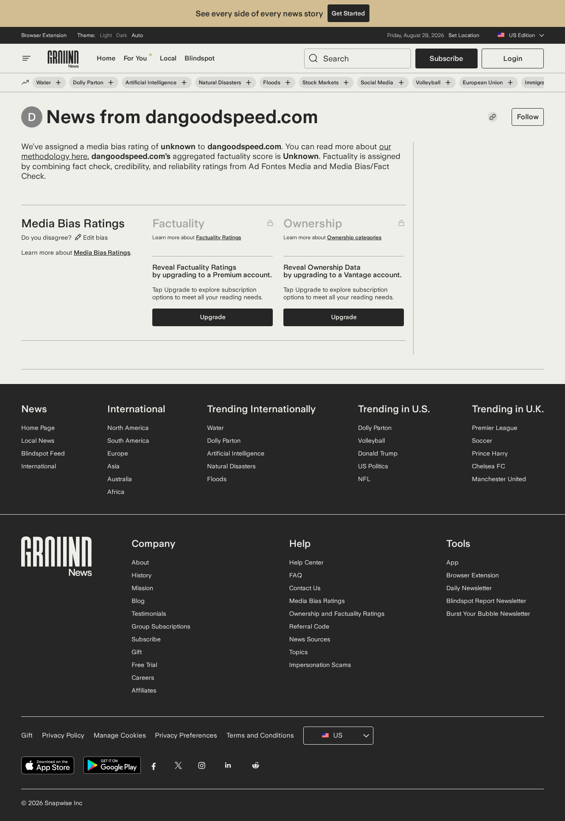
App (452, 562)
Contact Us (304, 587)
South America (128, 440)
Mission (142, 587)
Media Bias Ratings (102, 252)
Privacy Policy (63, 735)
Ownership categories (354, 237)
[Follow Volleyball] (448, 83)
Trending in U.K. (508, 408)
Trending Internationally (261, 408)
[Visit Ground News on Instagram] (201, 765)
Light (106, 35)
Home (106, 58)
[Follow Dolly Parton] (111, 83)
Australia (119, 478)
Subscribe (446, 58)
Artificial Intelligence (151, 82)
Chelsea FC (488, 466)
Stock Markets (320, 82)
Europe (117, 453)
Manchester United (499, 478)
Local (168, 58)
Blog (138, 600)
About (140, 562)
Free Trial (144, 664)
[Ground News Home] (63, 59)
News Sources (309, 639)
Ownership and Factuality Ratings (336, 613)
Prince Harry (490, 453)
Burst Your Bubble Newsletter (488, 613)
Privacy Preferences (186, 735)
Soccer (482, 440)
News (34, 408)
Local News (37, 440)
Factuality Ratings (218, 237)
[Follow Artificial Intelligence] (184, 83)
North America (128, 427)
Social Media (377, 82)
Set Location (463, 35)
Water (43, 82)
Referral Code (309, 626)
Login (512, 58)
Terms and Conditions (260, 735)
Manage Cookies (120, 735)
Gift (137, 651)
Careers (143, 677)
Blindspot (200, 58)
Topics (298, 651)
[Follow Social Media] (401, 83)
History (141, 575)
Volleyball (428, 82)
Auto (137, 35)
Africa (115, 491)
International (38, 466)
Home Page (38, 427)
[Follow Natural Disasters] (248, 83)
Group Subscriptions (161, 626)
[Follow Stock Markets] (346, 83)
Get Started (348, 13)
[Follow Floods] (288, 83)
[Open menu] (26, 58)
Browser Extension (44, 35)
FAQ (295, 575)
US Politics (373, 466)
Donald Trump (378, 453)
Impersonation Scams (320, 664)
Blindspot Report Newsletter (486, 600)
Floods (271, 82)
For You (135, 58)
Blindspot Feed (43, 453)
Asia (113, 466)
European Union (483, 82)
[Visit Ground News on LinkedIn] (227, 766)
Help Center (306, 562)
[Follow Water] (58, 83)
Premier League (494, 427)
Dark (121, 35)
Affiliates (144, 690)
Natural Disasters (220, 82)
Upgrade (213, 316)
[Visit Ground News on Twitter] (178, 765)
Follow (528, 117)
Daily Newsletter (469, 587)
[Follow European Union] (510, 83)
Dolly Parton (88, 82)
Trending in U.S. (394, 408)
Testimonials (149, 613)
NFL (364, 478)
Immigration (539, 82)
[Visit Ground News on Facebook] (154, 766)
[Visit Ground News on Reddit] (256, 766)
